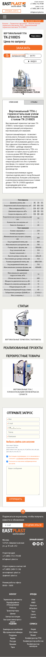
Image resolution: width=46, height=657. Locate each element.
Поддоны (13, 635)
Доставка (33, 632)
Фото (32, 56)
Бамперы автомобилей (12, 629)
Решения (12, 624)
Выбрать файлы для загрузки (20, 442)
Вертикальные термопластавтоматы (23, 340)
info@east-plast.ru (37, 12)
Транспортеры (13, 611)
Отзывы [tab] (34, 102)
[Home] (14, 4)
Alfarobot (33, 609)
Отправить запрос (12, 11)
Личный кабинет (36, 540)
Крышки (12, 644)
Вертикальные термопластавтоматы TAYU (21, 24)
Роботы (12, 608)
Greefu (33, 617)
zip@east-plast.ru (9, 576)
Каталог (5, 24)
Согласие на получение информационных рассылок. (23, 462)
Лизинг (33, 635)
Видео (34, 61)
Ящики (12, 638)
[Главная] (13, 532)
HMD (33, 603)
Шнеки (12, 614)
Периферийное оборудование (12, 604)
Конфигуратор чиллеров (33, 645)
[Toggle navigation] (4, 17)
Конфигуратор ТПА (33, 638)
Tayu (33, 612)
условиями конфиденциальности (27, 458)
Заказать (23, 48)
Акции (33, 629)
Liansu (33, 615)
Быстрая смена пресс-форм (12, 621)
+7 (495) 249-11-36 (37, 9)
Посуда (13, 641)
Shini (33, 600)
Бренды (33, 594)
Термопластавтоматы (18, 24)
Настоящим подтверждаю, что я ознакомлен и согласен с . (24, 457)
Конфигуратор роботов (33, 641)
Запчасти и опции (13, 617)
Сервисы (33, 624)
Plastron (33, 606)
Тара (13, 647)
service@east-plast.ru (11, 573)
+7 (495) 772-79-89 (37, 4)
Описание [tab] (13, 102)
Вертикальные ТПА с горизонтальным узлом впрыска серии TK (23, 392)
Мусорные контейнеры (12, 632)
